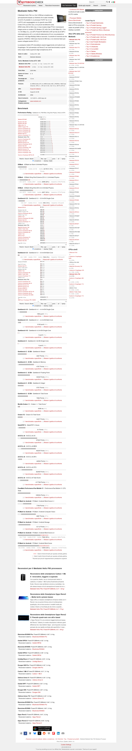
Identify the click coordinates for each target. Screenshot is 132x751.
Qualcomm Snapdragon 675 (24, 237)
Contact (103, 5)
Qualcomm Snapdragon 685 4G (25, 230)
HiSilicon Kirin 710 (22, 125)
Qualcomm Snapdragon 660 (24, 131)
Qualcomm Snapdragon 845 (24, 232)
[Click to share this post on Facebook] (25, 733)
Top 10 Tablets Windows (94, 54)
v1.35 (19, 563)
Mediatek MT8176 (74, 152)
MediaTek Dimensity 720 (23, 142)
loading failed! (89, 10)
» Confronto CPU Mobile (76, 9)
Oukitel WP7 (36, 686)
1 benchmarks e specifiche (32, 316)
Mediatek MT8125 (74, 188)
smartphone (37, 161)
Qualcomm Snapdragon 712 (76, 284)
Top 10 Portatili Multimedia (94, 23)
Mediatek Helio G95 (22, 145)
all (58, 159)
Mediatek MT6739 (74, 140)
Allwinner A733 (21, 235)
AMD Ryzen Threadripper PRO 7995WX (27, 300)
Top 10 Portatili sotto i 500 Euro (96, 39)
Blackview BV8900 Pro (39, 637)
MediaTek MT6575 (74, 239)
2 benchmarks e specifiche (32, 174)
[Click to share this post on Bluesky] (34, 733)
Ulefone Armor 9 (37, 680)
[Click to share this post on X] (39, 733)
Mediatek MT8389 (74, 200)
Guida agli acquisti (84, 5)
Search (95, 5)
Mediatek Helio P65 (24, 67)
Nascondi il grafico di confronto (52, 205)
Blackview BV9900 (38, 711)
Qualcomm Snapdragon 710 (24, 135)
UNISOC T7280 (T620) (23, 229)
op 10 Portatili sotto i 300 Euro (96, 37)
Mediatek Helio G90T (22, 141)
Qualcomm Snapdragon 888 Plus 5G (26, 155)
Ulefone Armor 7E (38, 698)
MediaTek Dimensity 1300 (23, 227)
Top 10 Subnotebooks (93, 44)
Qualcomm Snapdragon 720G (24, 147)
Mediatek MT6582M (75, 172)
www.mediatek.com (35, 101)
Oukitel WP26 (36, 643)
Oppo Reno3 (36, 717)
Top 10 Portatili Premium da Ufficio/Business (100, 35)
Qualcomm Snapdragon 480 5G (25, 144)
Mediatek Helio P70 (22, 133)
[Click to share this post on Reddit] (44, 733)
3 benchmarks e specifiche (32, 184)
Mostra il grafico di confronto (52, 174)
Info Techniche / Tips (69, 5)
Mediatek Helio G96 (22, 240)
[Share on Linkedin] (58, 733)
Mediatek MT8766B (22, 119)
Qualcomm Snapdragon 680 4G (25, 213)
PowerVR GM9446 (35, 89)
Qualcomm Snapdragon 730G (24, 152)
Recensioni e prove (29, 5)
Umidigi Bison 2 (37, 661)
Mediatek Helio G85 (22, 122)
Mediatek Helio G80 (22, 123)
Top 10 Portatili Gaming (93, 25)
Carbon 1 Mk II (37, 674)
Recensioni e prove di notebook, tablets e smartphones (40, 739)
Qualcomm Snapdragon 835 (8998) (25, 218)
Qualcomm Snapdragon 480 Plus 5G (26, 291)
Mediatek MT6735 (74, 160)
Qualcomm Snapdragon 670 (24, 128)
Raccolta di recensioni (52, 5)
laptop (63, 159)
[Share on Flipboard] (53, 733)
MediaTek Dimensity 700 (23, 149)
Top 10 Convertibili (92, 49)
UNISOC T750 (21, 234)
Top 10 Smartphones (93, 56)
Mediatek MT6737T (74, 132)
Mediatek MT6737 (22, 207)
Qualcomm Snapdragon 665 (24, 130)
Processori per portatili (73, 739)
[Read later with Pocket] (49, 733)
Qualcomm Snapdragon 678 (24, 139)
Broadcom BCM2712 (22, 288)
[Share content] (21, 733)
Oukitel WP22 (36, 655)
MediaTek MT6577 (74, 224)
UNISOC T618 (21, 216)
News (40, 5)
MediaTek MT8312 (74, 212)
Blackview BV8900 (38, 649)
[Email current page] (63, 733)
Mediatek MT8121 (74, 180)
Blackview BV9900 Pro (39, 704)
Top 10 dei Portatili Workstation (96, 42)
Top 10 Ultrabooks (92, 47)
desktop (45, 161)
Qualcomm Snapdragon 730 (24, 150)
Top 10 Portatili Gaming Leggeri (96, 28)
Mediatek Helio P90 (75, 39)
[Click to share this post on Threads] (30, 733)
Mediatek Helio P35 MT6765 (77, 63)
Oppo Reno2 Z (37, 723)
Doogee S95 (36, 692)
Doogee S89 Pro (37, 667)
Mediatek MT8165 (74, 129)
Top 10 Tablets (91, 51)
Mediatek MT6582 (74, 176)
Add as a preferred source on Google (44, 728)
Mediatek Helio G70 (22, 220)
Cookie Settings (66, 745)
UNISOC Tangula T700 (23, 126)
